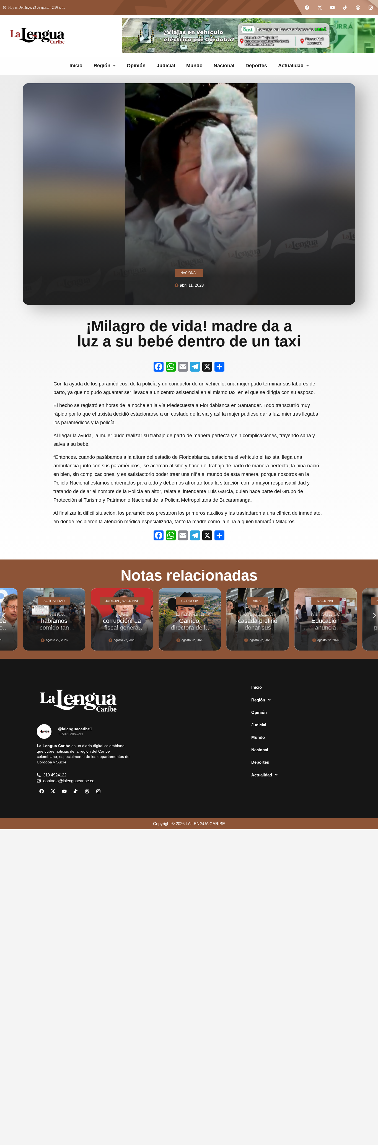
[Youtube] (332, 7)
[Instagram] (370, 7)
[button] (104, 65)
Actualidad (291, 65)
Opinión (136, 65)
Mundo (194, 65)
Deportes (256, 65)
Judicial (166, 65)
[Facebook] (307, 7)
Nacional (224, 65)
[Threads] (358, 7)
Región (102, 65)
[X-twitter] (319, 7)
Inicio (75, 65)
